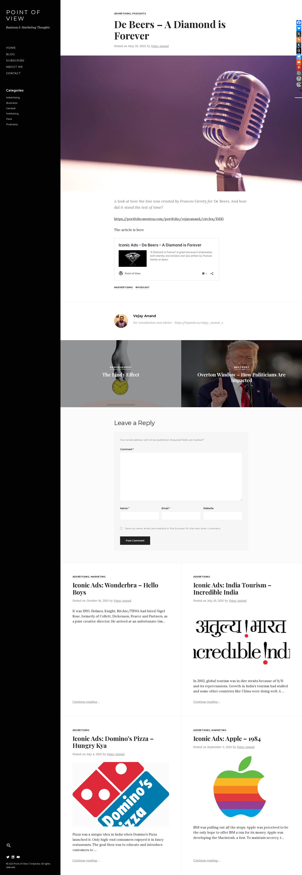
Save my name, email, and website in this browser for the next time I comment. (173, 528)
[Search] (8, 845)
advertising (124, 287)
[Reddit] (298, 61)
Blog (10, 54)
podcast (143, 287)
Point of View (23, 15)
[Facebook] (298, 22)
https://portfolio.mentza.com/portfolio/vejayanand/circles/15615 (169, 219)
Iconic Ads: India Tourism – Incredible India (232, 588)
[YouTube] (18, 857)
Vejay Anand (160, 46)
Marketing (12, 113)
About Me (14, 66)
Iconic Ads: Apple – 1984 (227, 738)
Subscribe (15, 60)
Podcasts (12, 124)
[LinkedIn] (13, 857)
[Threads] (298, 50)
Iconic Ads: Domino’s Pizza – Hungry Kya (113, 742)
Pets (9, 119)
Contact (13, 73)
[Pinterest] (298, 67)
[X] (298, 33)
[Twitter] (8, 857)
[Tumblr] (298, 44)
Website (208, 508)
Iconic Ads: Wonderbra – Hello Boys (115, 588)
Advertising (13, 97)
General (10, 108)
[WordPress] (298, 78)
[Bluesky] (298, 28)
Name (124, 508)
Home (11, 47)
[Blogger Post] (298, 73)
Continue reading (86, 701)
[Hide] (300, 90)
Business (11, 102)
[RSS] (298, 39)
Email (166, 508)
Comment (127, 449)
